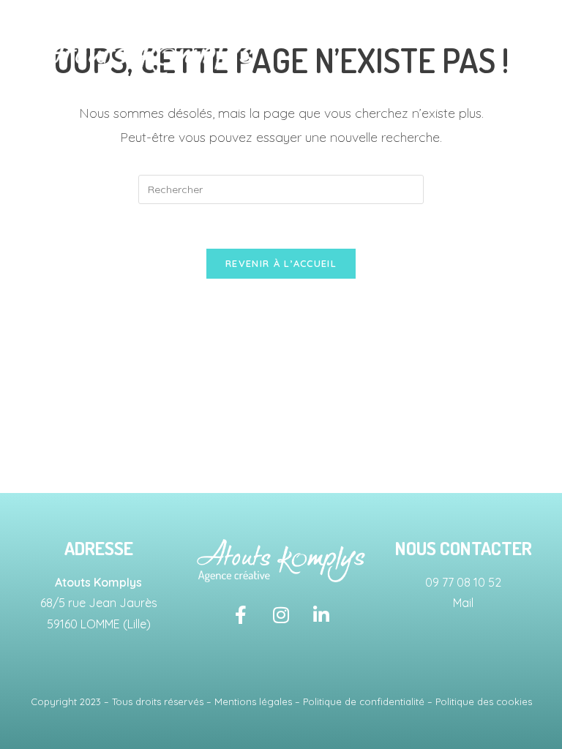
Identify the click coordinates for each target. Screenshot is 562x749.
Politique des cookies (483, 701)
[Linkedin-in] (321, 615)
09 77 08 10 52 (463, 582)
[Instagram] (281, 615)
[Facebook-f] (240, 615)
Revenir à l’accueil (281, 263)
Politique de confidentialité (363, 701)
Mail (463, 602)
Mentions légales (253, 701)
